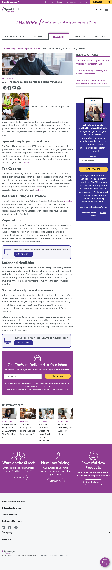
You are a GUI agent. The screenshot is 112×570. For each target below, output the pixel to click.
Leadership (58, 37)
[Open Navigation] (107, 9)
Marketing (79, 36)
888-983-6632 (23, 254)
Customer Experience (15, 36)
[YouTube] (16, 528)
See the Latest (93, 482)
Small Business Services (13, 501)
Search (85, 2)
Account (72, 2)
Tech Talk (100, 36)
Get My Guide (93, 169)
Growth (38, 36)
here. (26, 162)
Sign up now (58, 376)
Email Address (93, 156)
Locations (49, 2)
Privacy (44, 555)
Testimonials (19, 477)
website (68, 201)
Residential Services (12, 521)
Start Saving (56, 480)
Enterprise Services (11, 508)
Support (60, 2)
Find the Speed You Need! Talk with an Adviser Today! (41, 249)
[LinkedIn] (3, 528)
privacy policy (61, 389)
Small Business (9, 2)
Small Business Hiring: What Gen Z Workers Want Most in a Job (9, 431)
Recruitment (35, 48)
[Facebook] (9, 528)
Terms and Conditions (59, 555)
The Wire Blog (8, 48)
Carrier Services (9, 514)
